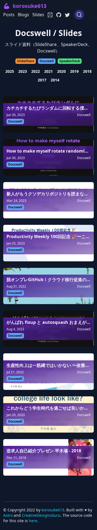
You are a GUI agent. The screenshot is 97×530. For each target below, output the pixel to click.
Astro (8, 515)
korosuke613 (52, 509)
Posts (9, 15)
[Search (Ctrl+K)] (79, 14)
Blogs (23, 15)
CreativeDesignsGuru (41, 515)
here (33, 520)
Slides (38, 15)
